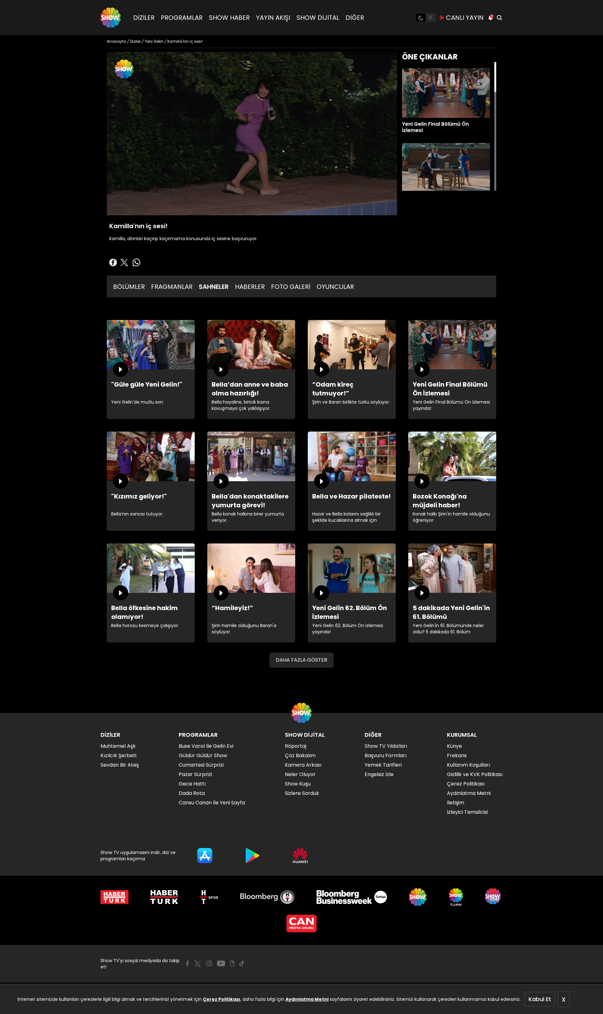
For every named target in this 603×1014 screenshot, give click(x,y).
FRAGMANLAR (172, 286)
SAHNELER (214, 286)
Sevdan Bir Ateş (119, 765)
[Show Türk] (456, 897)
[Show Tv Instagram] (209, 963)
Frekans (457, 755)
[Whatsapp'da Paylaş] (136, 262)
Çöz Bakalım (300, 755)
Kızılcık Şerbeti (118, 755)
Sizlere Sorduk (302, 793)
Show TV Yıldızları (386, 746)
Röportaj (295, 746)
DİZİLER (144, 17)
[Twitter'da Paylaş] (124, 262)
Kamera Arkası (303, 765)
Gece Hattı (192, 783)
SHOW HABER (229, 17)
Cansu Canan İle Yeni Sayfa (212, 802)
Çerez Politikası (221, 999)
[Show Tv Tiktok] (241, 963)
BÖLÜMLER (129, 286)
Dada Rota (192, 793)
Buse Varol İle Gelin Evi (206, 746)
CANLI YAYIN (465, 17)
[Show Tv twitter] (197, 964)
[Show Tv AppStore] (205, 855)
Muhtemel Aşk (118, 746)
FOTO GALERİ (290, 286)
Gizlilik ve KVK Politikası (475, 774)
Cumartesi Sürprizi (201, 765)
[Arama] (499, 17)
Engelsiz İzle (379, 774)
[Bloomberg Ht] (267, 897)
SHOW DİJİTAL (317, 17)
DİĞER (354, 17)
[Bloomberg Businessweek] (352, 897)
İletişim (455, 802)
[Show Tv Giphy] (232, 963)
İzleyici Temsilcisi (467, 812)
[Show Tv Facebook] (187, 963)
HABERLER (250, 286)
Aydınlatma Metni (307, 999)
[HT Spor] (209, 897)
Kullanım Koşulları (468, 765)
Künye (454, 746)
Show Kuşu (298, 783)
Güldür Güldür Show (203, 755)
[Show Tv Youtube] (221, 963)
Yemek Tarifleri (383, 765)
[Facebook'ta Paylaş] (113, 262)
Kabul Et (540, 999)
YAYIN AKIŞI (273, 17)
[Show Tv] (110, 18)
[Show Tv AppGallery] (300, 855)
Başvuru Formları (385, 755)
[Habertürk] (114, 897)
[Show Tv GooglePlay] (252, 855)
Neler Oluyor (300, 774)
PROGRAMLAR (182, 17)
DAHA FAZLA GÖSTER (301, 660)
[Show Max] (494, 897)
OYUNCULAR (335, 286)
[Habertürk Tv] (164, 897)
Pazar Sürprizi (195, 774)
